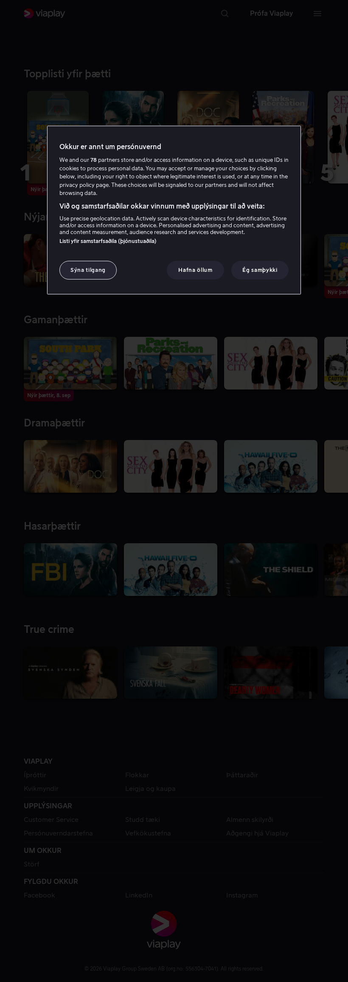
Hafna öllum (195, 270)
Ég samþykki (259, 270)
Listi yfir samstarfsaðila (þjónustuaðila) (108, 241)
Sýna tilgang (88, 270)
